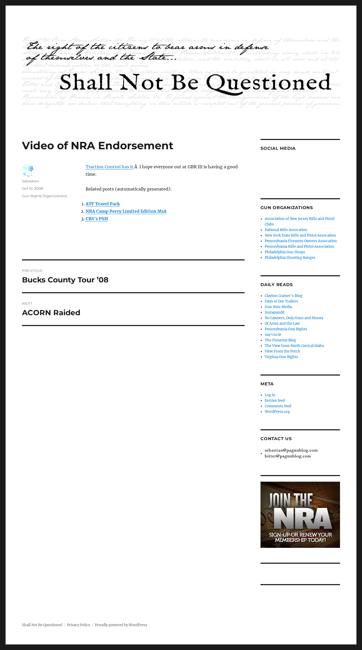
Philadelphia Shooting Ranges (290, 257)
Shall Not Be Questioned (42, 625)
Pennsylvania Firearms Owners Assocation (301, 241)
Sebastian (30, 181)
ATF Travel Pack (103, 203)
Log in (270, 395)
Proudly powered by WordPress (121, 625)
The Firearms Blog (280, 340)
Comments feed (278, 406)
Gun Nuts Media (278, 307)
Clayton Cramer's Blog (283, 296)
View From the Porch (282, 351)
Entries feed (275, 400)
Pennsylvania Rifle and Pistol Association (299, 246)
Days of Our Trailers (281, 301)
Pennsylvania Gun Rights (286, 329)
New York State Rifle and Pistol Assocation (300, 235)
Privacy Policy (78, 625)
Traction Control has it (109, 166)
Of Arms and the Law (282, 323)
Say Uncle (273, 334)
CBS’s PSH (97, 218)
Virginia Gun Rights (281, 357)
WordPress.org (277, 411)
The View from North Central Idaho (294, 346)
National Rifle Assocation (286, 230)
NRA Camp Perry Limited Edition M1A (126, 211)
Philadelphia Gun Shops (285, 252)
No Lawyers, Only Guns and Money (294, 318)
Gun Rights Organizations (44, 196)
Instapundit (275, 312)
